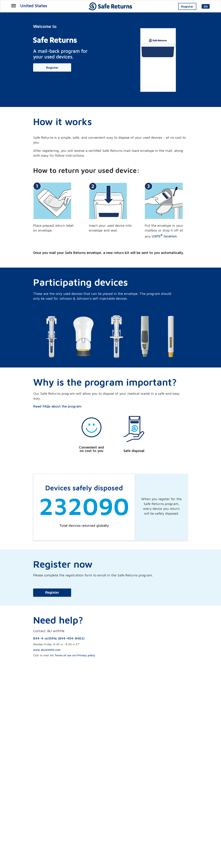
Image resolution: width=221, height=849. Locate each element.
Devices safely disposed (84, 488)
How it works (62, 121)
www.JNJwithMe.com (46, 649)
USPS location (164, 236)
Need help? (58, 619)
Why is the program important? (105, 382)
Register (52, 592)
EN (206, 6)
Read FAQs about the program (57, 406)
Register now (63, 564)
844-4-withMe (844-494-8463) (59, 638)
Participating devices (80, 282)
